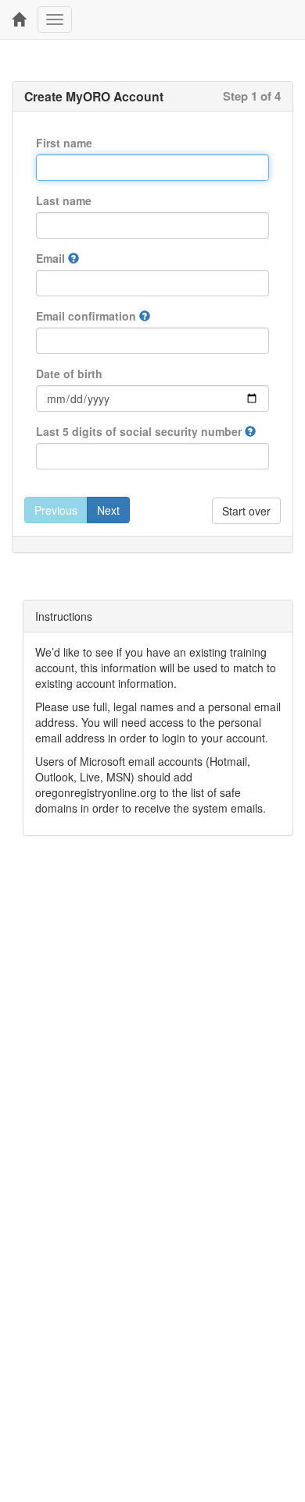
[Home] (19, 19)
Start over (246, 511)
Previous (55, 510)
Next (108, 510)
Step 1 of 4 (252, 96)
